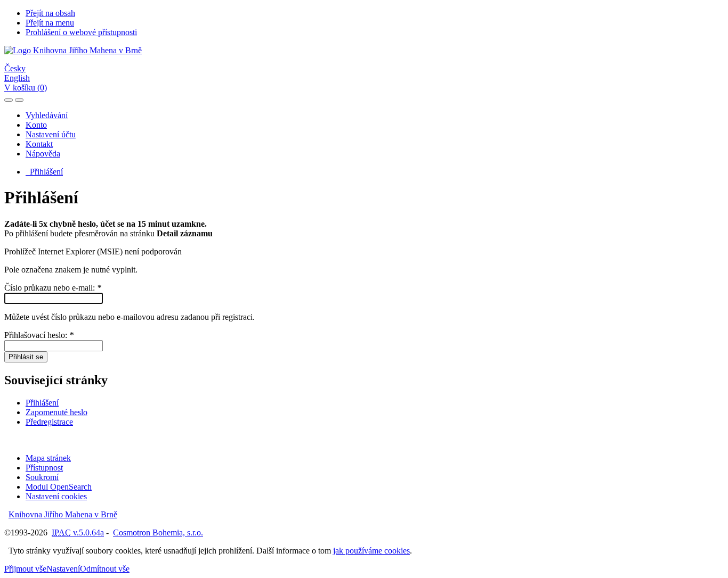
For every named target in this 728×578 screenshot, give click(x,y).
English (17, 77)
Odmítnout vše (105, 568)
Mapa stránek (48, 458)
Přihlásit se (26, 357)
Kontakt (39, 143)
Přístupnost (44, 467)
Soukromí (42, 477)
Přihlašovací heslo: (39, 335)
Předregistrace (49, 421)
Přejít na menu (50, 22)
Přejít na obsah (50, 13)
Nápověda (43, 153)
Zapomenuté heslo (56, 412)
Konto (36, 124)
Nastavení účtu (51, 134)
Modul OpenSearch (59, 486)
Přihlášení (44, 171)
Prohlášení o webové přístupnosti (81, 32)
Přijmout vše (25, 568)
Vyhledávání (47, 115)
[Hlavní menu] (19, 100)
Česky (15, 68)
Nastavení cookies (56, 496)
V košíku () (25, 87)
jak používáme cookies (371, 550)
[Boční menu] (8, 100)
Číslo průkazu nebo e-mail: (52, 287)
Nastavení (63, 568)
